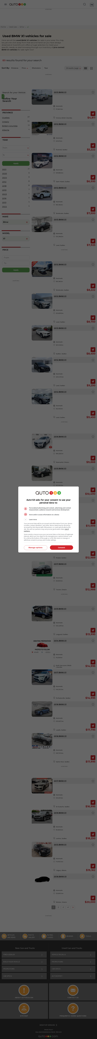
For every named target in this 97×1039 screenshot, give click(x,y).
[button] (48, 519)
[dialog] (48, 519)
